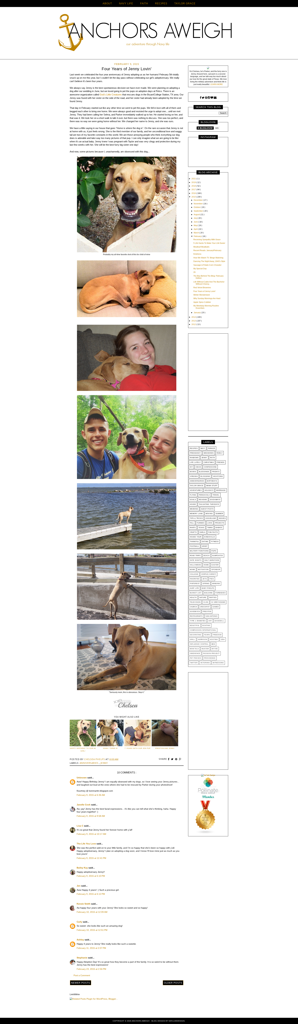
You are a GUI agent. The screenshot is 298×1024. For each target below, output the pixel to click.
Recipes (194, 448)
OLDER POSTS (173, 982)
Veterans (205, 663)
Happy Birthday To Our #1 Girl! (83, 749)
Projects (219, 523)
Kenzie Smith (84, 904)
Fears (207, 635)
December (198, 200)
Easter (215, 565)
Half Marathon (211, 560)
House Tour (195, 537)
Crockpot (205, 607)
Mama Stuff (211, 485)
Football (194, 546)
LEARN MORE (216, 84)
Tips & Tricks (196, 518)
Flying (193, 495)
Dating (205, 541)
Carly (80, 922)
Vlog (205, 602)
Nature (202, 597)
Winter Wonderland (201, 295)
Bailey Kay (82, 867)
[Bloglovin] (211, 97)
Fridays (216, 471)
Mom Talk (194, 649)
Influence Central (199, 644)
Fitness (215, 541)
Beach (206, 555)
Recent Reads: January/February (207, 250)
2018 (194, 186)
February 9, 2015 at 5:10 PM (91, 876)
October (197, 207)
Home (206, 565)
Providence (210, 658)
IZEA (223, 639)
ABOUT (107, 3)
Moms (192, 569)
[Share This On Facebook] (169, 759)
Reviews (203, 499)
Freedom (217, 635)
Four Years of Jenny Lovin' (204, 291)
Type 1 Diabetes (198, 621)
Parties (213, 597)
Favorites (195, 579)
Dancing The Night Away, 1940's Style (209, 261)
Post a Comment (82, 975)
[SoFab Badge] (208, 775)
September (198, 211)
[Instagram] (209, 97)
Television (195, 602)
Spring (206, 583)
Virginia (194, 476)
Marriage (221, 490)
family (220, 453)
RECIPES (161, 3)
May (196, 225)
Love (209, 523)
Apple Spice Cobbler (202, 302)
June (196, 222)
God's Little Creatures (111, 94)
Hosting (214, 639)
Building (208, 593)
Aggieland (210, 518)
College (194, 574)
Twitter (194, 663)
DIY (191, 467)
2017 (194, 189)
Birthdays (212, 481)
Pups (213, 551)
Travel (216, 495)
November (198, 204)
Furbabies (220, 593)
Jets (204, 579)
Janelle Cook (84, 804)
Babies (219, 527)
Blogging (205, 476)
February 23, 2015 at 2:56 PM (91, 969)
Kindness (197, 254)
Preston (207, 611)
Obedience (195, 653)
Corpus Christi (208, 574)
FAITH (144, 3)
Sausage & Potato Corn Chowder (207, 265)
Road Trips (195, 555)
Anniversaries (89, 762)
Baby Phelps (208, 588)
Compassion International (203, 630)
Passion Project (211, 653)
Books (193, 471)
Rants (193, 527)
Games (215, 607)
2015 (194, 197)
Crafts (193, 532)
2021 (194, 179)
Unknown (82, 777)
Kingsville (209, 537)
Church (193, 607)
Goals (193, 499)
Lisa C (80, 826)
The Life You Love (87, 843)
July (196, 218)
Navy (203, 448)
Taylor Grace (196, 485)
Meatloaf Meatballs (201, 247)
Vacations (218, 476)
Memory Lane (196, 513)
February (198, 236)
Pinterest (195, 583)
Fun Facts (213, 532)
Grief (204, 546)
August (197, 214)
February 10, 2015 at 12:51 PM (92, 930)
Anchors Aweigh (141, 1021)
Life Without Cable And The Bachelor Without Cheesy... (208, 283)
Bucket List (195, 593)
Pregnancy (195, 453)
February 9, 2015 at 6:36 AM (91, 795)
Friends (220, 462)
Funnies (201, 523)
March (196, 233)
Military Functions (199, 551)
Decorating (195, 635)
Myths (215, 649)
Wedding (194, 509)
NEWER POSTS (80, 982)
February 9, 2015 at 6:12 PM (91, 894)
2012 (194, 324)
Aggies (222, 518)
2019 (194, 182)
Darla (202, 532)
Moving (209, 513)
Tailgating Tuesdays (209, 504)
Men (213, 644)
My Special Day (200, 269)
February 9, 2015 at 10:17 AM (91, 834)
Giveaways (215, 499)
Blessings (204, 471)
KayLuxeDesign (177, 1021)
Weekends (209, 453)
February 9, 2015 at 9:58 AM (91, 816)
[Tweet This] (172, 759)
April (196, 229)
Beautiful (195, 625)
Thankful (194, 541)
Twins (210, 527)
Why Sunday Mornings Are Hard (206, 298)
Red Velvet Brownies (202, 287)
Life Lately (195, 462)
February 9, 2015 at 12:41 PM (91, 858)
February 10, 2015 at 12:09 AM (92, 912)
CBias (198, 467)
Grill (192, 639)
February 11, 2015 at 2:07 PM (91, 948)
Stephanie (82, 957)
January (197, 313)
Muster (205, 649)
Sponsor (215, 569)
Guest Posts (207, 509)
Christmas (209, 462)
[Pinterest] (206, 97)
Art (210, 621)
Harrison (202, 639)
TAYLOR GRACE (185, 3)
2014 (194, 317)
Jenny (104, 762)
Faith (212, 457)
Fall (192, 523)
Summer (219, 513)
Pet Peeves (195, 658)
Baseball (219, 621)
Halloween (195, 565)
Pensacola (204, 495)
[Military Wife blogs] (205, 833)
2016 (194, 193)
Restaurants (196, 616)
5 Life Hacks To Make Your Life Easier (209, 243)
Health (193, 597)
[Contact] (215, 97)
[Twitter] (203, 97)
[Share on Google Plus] (180, 759)
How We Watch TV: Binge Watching (208, 258)
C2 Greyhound (218, 602)
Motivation (203, 569)
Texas (201, 527)
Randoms (194, 457)
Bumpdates (217, 555)
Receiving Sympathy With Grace (207, 239)
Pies (212, 579)
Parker (211, 448)
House (193, 504)
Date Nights (196, 560)
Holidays (209, 490)
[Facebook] (200, 97)
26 (194, 272)
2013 (194, 321)
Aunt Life (194, 588)
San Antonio (211, 616)
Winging (216, 583)
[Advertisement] (208, 382)
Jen (79, 885)
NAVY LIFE (126, 3)
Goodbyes (195, 611)
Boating (206, 625)
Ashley (81, 939)
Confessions (210, 467)
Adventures (196, 490)
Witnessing (218, 663)
